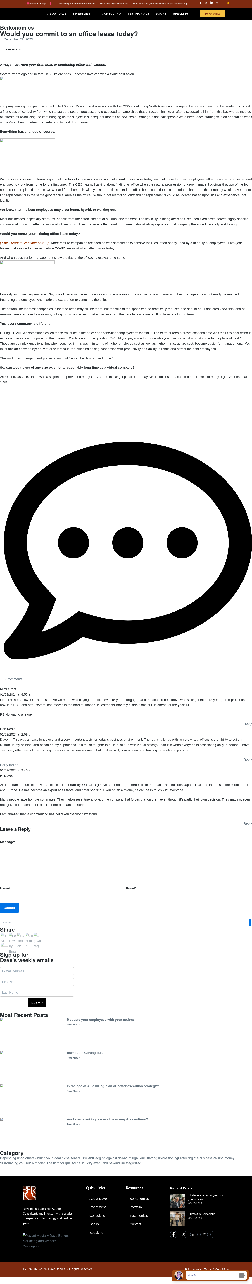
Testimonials (139, 1215)
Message (7, 842)
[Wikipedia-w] (217, 3)
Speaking (96, 1232)
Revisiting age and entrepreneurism (59, 3)
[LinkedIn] (194, 1234)
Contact (135, 1224)
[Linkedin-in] (211, 3)
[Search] (250, 922)
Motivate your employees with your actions (101, 1019)
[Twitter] (183, 1234)
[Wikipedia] (204, 1234)
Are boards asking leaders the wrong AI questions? (107, 1119)
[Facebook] (173, 1234)
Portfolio (136, 1207)
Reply (248, 724)
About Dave (98, 1198)
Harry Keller (9, 765)
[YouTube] (214, 1234)
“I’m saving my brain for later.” (96, 3)
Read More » (73, 1024)
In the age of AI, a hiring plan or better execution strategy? (113, 1085)
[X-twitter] (206, 3)
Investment (97, 1207)
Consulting (97, 1215)
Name (5, 888)
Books (94, 1224)
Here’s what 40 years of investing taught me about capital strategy (148, 3)
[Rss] (228, 3)
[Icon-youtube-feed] (222, 3)
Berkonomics (139, 1198)
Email (131, 888)
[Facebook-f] (200, 3)
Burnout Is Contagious (85, 1052)
